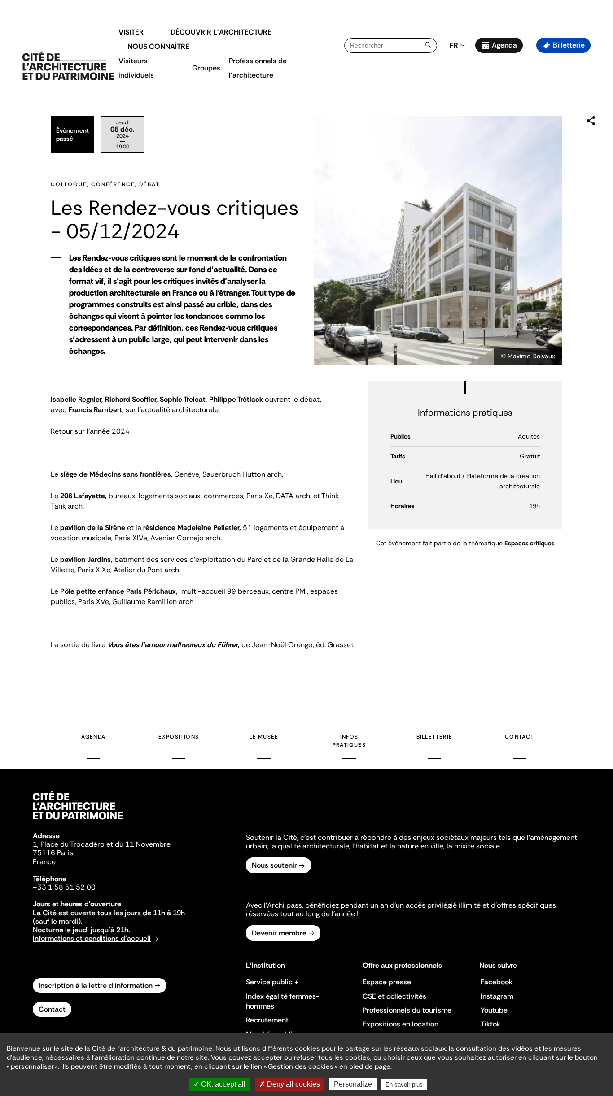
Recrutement (267, 1020)
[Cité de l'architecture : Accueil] (78, 820)
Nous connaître (158, 46)
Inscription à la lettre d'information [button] (96, 985)
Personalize (353, 1084)
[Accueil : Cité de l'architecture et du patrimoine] (68, 66)
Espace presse (387, 982)
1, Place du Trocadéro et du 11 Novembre (102, 844)
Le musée (264, 736)
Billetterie (569, 45)
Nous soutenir (274, 865)
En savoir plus (404, 1084)
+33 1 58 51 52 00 (64, 887)
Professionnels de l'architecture (258, 68)
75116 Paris (53, 852)
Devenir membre (279, 933)
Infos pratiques (349, 740)
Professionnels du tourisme (407, 1010)
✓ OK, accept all (219, 1084)
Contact (519, 736)
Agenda (504, 45)
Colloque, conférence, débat (105, 184)
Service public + (272, 982)
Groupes (206, 68)
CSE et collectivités (394, 996)
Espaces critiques (529, 543)
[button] (600, 159)
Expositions (178, 736)
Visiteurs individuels (136, 68)
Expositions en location (400, 1024)
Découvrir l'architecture (221, 32)
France (44, 861)
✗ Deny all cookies (289, 1084)
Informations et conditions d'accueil (92, 938)
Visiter (131, 32)
